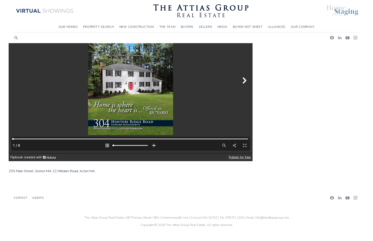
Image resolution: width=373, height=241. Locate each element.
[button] (317, 27)
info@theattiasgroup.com (272, 218)
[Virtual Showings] (45, 10)
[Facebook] (332, 38)
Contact (20, 198)
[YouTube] (347, 38)
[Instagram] (355, 38)
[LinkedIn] (340, 38)
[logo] (200, 10)
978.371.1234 (234, 218)
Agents (38, 198)
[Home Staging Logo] (342, 10)
